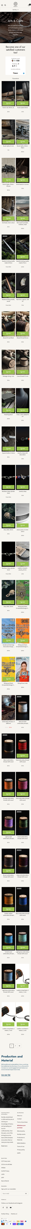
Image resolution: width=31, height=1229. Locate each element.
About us (19, 1116)
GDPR (18, 1153)
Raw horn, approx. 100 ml (22, 300)
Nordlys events (21, 1134)
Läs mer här (5, 1075)
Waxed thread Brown (22, 338)
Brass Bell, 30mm (8, 530)
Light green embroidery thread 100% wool (22, 953)
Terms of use (20, 1146)
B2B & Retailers (21, 1143)
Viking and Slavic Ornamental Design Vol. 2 (8, 684)
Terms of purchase (22, 1122)
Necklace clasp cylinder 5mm (8, 569)
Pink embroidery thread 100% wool (22, 799)
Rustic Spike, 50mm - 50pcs (22, 147)
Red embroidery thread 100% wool (22, 761)
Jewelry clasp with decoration (22, 454)
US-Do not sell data (6, 1164)
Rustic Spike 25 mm (8, 146)
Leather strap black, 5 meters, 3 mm (8, 1029)
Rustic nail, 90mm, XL (8, 108)
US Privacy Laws (5, 1161)
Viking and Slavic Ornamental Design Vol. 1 (22, 607)
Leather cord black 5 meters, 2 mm (22, 1029)
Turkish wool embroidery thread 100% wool (8, 953)
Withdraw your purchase (21, 1127)
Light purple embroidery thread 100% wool (8, 837)
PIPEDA (3, 1168)
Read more (4, 1146)
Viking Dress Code (23, 683)
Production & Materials (21, 1139)
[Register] (26, 1193)
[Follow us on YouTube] (10, 1207)
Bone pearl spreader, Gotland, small (22, 223)
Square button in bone (8, 453)
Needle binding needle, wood (8, 300)
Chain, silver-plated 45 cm (22, 415)
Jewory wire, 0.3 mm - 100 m (23, 530)
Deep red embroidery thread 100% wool (23, 876)
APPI (2, 1178)
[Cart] (29, 5)
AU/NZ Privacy (5, 1171)
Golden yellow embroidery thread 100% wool (8, 914)
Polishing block (8, 415)
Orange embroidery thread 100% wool (8, 799)
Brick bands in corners (22, 184)
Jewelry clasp (22, 491)
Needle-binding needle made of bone (8, 262)
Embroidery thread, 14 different (8, 722)
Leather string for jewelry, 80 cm (22, 569)
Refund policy (21, 1131)
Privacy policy (21, 1150)
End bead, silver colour (8, 223)
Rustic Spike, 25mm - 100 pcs (8, 185)
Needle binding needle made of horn (22, 262)
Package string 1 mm (8, 376)
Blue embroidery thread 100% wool (22, 914)
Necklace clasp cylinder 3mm (8, 492)
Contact (19, 1119)
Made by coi (14, 1214)
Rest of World (5, 1181)
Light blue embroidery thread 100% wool (8, 991)
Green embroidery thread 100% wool (23, 837)
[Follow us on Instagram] (7, 1207)
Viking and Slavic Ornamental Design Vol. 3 (22, 646)
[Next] (19, 1046)
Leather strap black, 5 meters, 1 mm (23, 991)
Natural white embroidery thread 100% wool (22, 722)
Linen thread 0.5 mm (22, 376)
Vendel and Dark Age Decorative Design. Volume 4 (8, 646)
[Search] (5, 5)
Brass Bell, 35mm (8, 606)
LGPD (2, 1174)
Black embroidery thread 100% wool (8, 761)
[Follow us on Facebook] (3, 1207)
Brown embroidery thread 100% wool (8, 876)
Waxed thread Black (8, 338)
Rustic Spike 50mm (22, 108)
